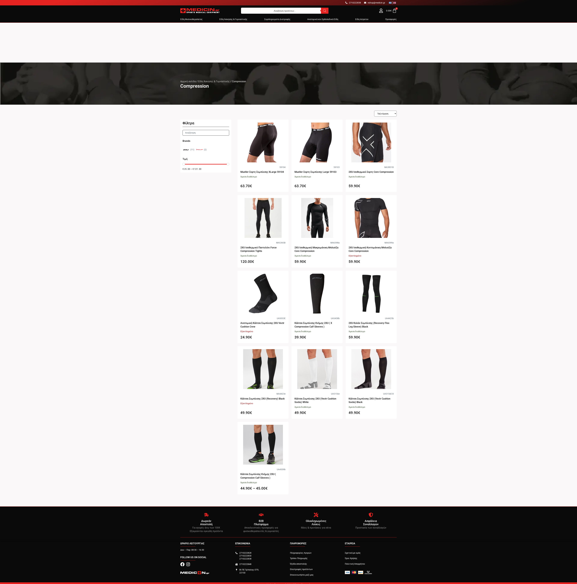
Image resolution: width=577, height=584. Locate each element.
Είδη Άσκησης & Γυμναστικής (214, 81)
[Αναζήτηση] (324, 11)
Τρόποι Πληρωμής (299, 558)
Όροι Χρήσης (351, 558)
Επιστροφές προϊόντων (301, 569)
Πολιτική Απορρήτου (355, 563)
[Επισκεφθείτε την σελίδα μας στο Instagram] (188, 564)
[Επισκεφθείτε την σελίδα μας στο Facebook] (182, 564)
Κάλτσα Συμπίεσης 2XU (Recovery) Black (262, 398)
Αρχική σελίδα (188, 81)
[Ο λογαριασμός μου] (381, 11)
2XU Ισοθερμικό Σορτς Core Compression (371, 172)
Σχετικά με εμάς (353, 552)
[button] (191, 19)
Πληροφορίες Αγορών (300, 552)
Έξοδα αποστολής (298, 563)
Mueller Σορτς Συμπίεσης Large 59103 (315, 172)
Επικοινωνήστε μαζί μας (302, 574)
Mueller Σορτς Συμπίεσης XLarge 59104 (262, 172)
